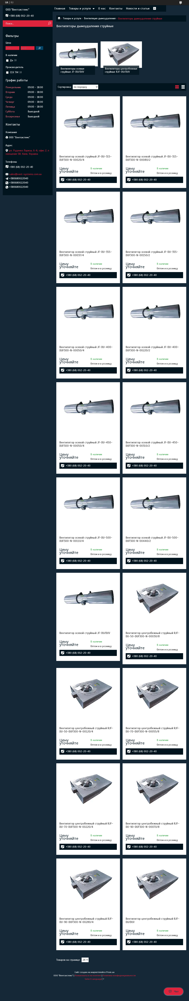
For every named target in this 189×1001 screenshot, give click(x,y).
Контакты (115, 8)
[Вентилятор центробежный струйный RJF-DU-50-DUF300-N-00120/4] (88, 694)
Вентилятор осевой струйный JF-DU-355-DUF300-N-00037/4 (85, 253)
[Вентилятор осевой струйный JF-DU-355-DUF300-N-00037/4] (88, 218)
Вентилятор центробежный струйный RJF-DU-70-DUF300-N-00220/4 (86, 825)
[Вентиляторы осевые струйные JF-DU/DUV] (77, 54)
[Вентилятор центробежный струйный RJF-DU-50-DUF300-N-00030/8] (154, 599)
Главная (59, 8)
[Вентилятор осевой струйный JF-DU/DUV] (88, 599)
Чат (176, 991)
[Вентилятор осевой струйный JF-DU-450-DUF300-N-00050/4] (88, 408)
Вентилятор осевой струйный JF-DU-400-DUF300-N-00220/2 (152, 348)
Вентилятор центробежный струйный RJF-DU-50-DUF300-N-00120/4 (86, 730)
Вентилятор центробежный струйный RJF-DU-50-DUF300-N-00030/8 (152, 634)
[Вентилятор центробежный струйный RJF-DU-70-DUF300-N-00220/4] (88, 789)
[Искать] (49, 23)
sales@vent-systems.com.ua (25, 174)
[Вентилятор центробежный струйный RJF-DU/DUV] (154, 885)
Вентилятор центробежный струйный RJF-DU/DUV (152, 920)
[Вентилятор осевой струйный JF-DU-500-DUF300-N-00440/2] (154, 504)
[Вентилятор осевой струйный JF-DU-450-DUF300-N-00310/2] (154, 408)
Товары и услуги (80, 8)
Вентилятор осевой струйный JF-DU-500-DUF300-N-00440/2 (152, 539)
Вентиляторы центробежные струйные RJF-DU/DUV (121, 70)
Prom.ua (110, 972)
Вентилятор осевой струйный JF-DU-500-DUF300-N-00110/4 (85, 539)
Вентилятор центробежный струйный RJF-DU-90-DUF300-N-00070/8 (152, 825)
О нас (102, 8)
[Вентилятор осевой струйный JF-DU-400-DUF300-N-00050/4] (88, 313)
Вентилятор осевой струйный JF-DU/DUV (84, 633)
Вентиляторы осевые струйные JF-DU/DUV (72, 70)
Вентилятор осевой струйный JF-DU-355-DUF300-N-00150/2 (152, 253)
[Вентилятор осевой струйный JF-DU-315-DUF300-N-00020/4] (88, 122)
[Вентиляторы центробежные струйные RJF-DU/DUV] (121, 54)
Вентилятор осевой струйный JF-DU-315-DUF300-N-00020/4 (85, 158)
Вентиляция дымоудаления (100, 18)
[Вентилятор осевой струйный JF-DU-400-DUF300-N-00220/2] (154, 313)
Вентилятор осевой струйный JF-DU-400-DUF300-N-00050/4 (86, 348)
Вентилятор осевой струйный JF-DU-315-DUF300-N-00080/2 (152, 158)
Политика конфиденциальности (119, 975)
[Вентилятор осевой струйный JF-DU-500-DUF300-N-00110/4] (88, 504)
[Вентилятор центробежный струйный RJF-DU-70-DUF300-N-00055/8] (154, 694)
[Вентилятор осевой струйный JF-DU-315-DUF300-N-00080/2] (154, 122)
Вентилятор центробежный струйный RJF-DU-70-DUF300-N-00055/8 (152, 730)
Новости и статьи (138, 8)
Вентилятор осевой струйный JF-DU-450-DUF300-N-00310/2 (152, 444)
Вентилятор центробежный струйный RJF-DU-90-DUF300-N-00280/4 (86, 920)
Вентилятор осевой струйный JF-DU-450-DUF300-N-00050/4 (85, 444)
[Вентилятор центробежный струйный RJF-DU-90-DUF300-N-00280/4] (88, 885)
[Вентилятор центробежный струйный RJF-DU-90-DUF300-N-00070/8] (154, 789)
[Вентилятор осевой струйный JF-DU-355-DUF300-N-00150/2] (154, 218)
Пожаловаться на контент (88, 975)
